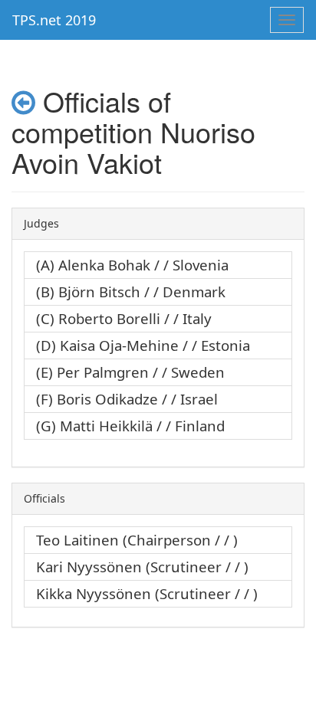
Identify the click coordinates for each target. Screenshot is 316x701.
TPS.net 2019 (54, 20)
